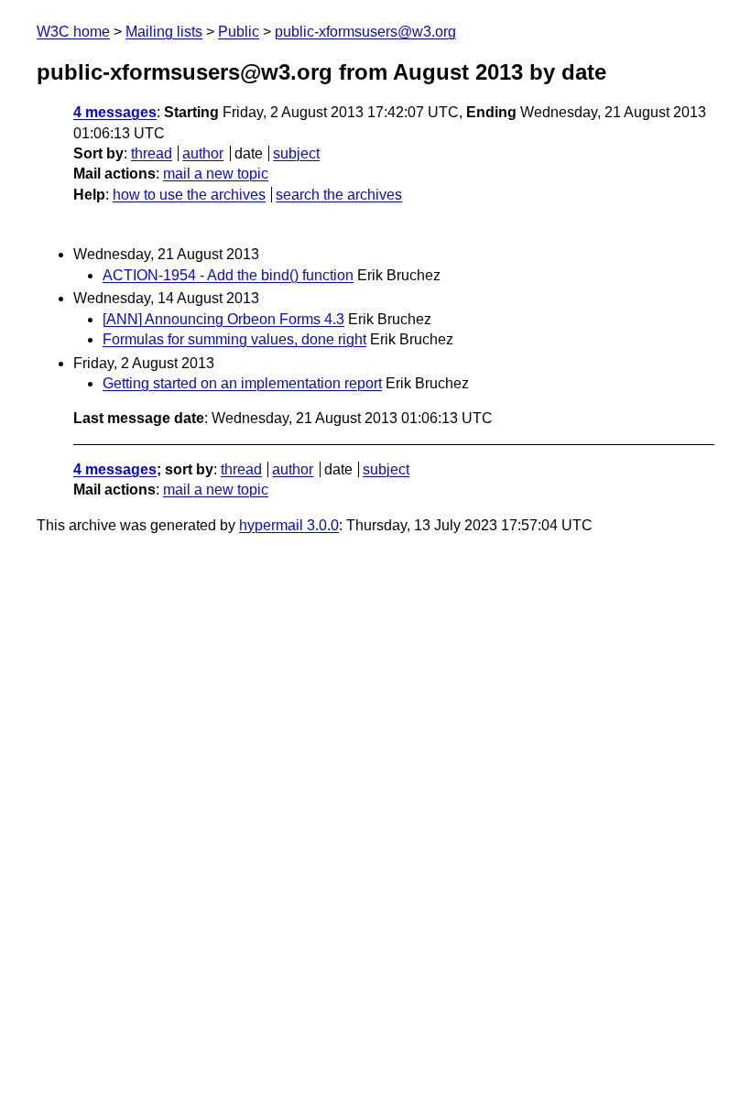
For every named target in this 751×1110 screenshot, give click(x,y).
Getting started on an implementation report (242, 383)
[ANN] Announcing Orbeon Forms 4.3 (223, 319)
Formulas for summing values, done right (234, 339)
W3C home (73, 31)
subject (296, 153)
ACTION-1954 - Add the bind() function (228, 275)
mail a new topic (215, 173)
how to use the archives (189, 194)
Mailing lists (163, 31)
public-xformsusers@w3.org (365, 31)
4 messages (115, 112)
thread (151, 153)
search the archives (339, 194)
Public (238, 31)
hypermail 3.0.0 (289, 525)
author (202, 153)
